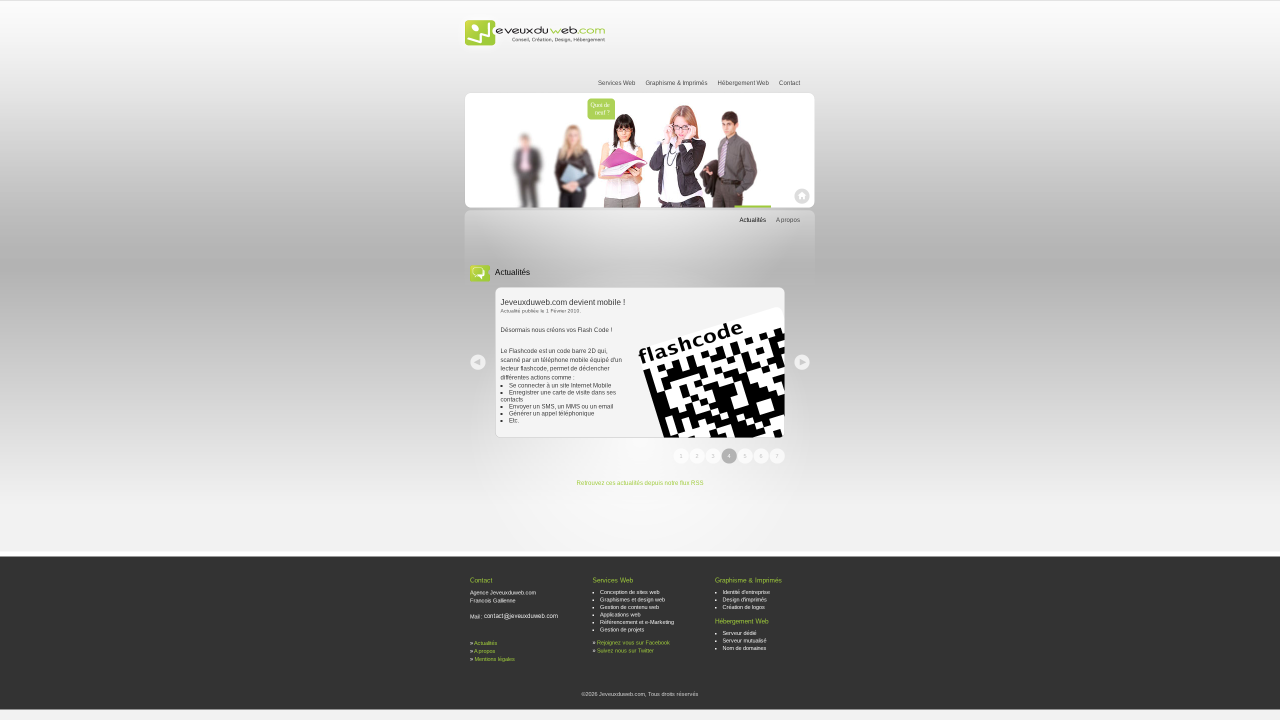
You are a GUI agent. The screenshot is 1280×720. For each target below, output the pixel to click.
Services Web (617, 83)
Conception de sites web (630, 592)
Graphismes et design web (632, 599)
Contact (789, 83)
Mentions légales (494, 659)
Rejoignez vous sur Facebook (633, 643)
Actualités (753, 220)
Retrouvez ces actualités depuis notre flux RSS (640, 483)
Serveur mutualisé (744, 641)
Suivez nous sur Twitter (625, 651)
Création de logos (743, 607)
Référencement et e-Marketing (637, 622)
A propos (788, 220)
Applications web (620, 615)
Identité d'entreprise (746, 592)
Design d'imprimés (744, 599)
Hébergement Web (743, 83)
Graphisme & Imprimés (677, 83)
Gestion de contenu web (629, 607)
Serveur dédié (739, 633)
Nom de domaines (744, 648)
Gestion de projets (622, 629)
